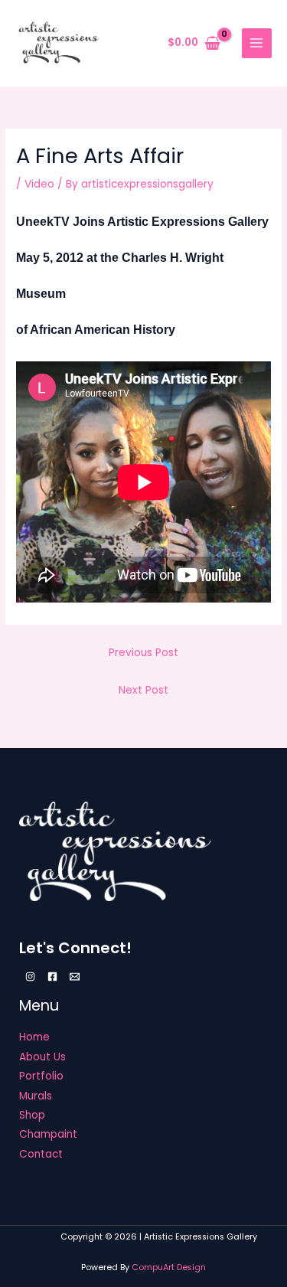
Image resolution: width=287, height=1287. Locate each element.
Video (39, 184)
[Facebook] (52, 976)
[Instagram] (30, 976)
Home (34, 1037)
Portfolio (41, 1076)
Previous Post (143, 652)
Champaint (48, 1134)
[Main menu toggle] (257, 43)
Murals (35, 1096)
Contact (41, 1154)
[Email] (75, 976)
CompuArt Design (169, 1267)
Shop (32, 1115)
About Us (42, 1057)
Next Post (143, 690)
